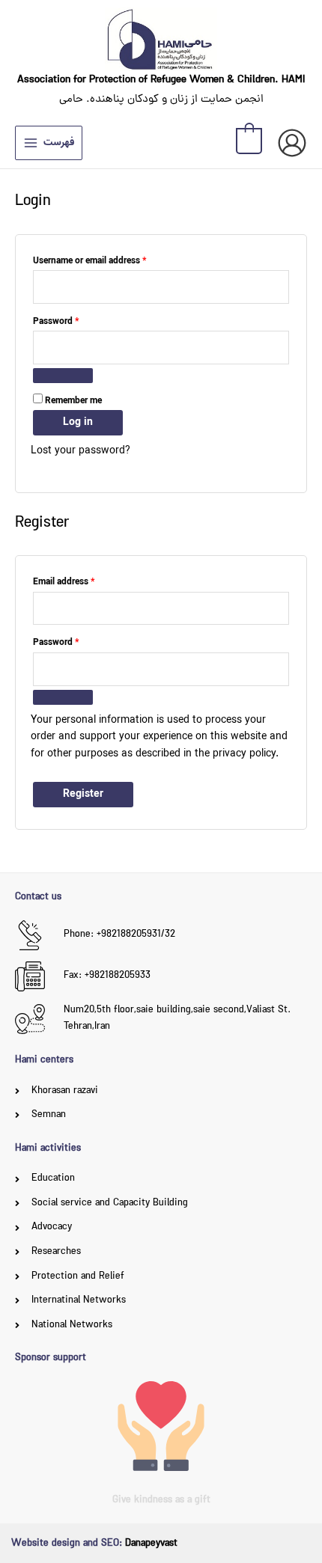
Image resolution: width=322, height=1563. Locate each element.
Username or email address (107, 260)
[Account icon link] (292, 143)
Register (83, 794)
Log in (78, 422)
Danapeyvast (151, 1544)
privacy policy (244, 753)
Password (73, 321)
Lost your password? (80, 450)
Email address (81, 581)
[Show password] (63, 375)
